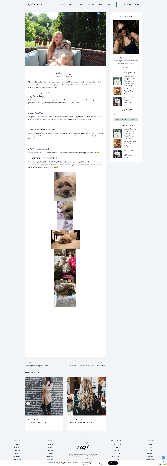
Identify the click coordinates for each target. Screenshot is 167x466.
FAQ (150, 450)
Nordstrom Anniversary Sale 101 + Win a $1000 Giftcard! (87, 364)
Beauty (62, 70)
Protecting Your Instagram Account (36, 364)
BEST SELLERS (116, 456)
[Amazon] (135, 4)
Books (71, 4)
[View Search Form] (141, 4)
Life (54, 4)
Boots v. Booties (34, 420)
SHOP (101, 4)
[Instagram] (125, 4)
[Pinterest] (127, 4)
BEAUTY (50, 450)
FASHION (50, 445)
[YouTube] (130, 4)
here (96, 152)
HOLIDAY (50, 453)
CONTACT (129, 67)
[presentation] (44, 396)
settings (99, 464)
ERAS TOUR (117, 445)
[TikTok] (132, 4)
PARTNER (150, 456)
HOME (50, 448)
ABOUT (122, 67)
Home (81, 4)
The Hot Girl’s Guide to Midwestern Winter (129, 101)
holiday (111, 4)
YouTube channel (46, 152)
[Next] (102, 404)
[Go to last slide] (28, 404)
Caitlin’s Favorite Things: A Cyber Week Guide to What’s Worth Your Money (130, 81)
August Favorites (76, 420)
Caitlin (61, 76)
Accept (113, 463)
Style (62, 4)
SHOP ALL (50, 459)
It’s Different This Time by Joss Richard (130, 91)
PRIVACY (150, 453)
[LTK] (138, 4)
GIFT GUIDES (50, 456)
